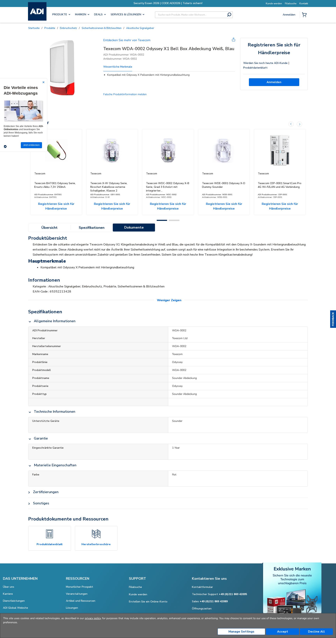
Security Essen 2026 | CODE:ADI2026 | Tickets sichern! (168, 3)
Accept (282, 631)
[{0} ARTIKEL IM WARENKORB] (305, 15)
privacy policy (93, 618)
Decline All (316, 631)
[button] (333, 319)
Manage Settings (241, 631)
